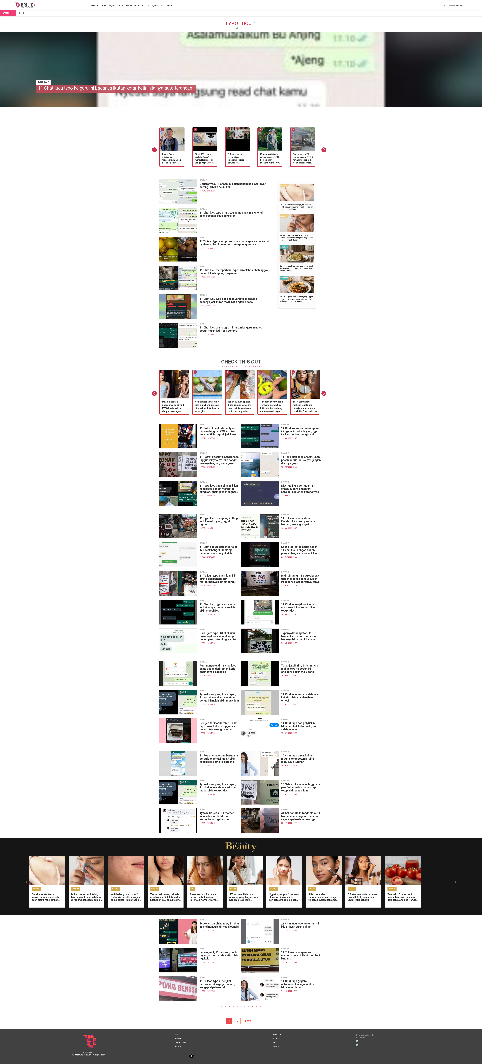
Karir (275, 1042)
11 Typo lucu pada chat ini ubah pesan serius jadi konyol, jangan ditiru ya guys (301, 460)
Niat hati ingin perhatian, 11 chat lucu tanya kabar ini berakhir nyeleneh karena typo (300, 488)
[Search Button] (445, 6)
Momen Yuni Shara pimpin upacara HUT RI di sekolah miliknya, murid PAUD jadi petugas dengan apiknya (270, 159)
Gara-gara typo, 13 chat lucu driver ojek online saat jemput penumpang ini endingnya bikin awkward (218, 636)
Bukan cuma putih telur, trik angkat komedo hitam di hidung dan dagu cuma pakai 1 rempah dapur (296, 237)
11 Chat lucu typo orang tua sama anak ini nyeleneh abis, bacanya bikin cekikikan (231, 214)
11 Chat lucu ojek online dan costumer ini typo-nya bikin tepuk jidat (298, 607)
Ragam (112, 5)
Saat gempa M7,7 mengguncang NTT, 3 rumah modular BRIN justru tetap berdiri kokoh (303, 159)
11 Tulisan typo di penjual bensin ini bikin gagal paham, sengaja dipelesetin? (217, 984)
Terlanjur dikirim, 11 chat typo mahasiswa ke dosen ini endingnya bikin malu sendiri (299, 668)
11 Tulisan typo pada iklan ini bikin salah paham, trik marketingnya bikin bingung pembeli (217, 578)
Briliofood (138, 5)
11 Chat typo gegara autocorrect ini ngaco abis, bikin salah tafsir (297, 984)
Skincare (36, 889)
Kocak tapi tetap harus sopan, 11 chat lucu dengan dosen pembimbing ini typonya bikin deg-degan (299, 550)
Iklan (177, 1034)
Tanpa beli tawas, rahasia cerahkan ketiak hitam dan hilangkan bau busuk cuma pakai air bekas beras (165, 898)
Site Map (276, 1046)
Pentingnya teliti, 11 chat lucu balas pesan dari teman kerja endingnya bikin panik (218, 668)
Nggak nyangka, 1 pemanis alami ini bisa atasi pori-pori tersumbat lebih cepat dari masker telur (284, 898)
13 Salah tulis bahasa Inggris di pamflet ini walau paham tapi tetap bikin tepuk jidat (300, 787)
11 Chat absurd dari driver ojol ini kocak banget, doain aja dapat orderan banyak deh (218, 550)
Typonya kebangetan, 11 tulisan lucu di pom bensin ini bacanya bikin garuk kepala (298, 636)
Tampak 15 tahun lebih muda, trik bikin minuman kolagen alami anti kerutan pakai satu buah (402, 898)
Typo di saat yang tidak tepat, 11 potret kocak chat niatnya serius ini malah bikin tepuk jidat (219, 697)
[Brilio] (25, 5)
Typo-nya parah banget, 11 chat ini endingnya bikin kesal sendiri (219, 925)
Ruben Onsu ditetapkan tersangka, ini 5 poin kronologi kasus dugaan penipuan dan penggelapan (172, 159)
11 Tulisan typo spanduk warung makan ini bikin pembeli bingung (300, 955)
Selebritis (95, 5)
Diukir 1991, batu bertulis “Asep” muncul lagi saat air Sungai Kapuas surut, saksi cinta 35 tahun (205, 159)
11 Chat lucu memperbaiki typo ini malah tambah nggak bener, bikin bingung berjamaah (234, 272)
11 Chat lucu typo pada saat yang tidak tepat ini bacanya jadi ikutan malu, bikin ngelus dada (229, 300)
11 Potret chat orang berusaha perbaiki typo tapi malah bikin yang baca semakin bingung (219, 758)
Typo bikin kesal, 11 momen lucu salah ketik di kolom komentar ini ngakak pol (217, 816)
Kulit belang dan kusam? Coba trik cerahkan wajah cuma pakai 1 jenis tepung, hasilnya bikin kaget (126, 898)
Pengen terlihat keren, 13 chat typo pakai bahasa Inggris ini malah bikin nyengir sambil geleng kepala (218, 726)
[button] (19, 13)
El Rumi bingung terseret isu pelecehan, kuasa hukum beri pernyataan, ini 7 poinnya (236, 159)
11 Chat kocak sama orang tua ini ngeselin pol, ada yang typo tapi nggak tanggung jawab (300, 431)
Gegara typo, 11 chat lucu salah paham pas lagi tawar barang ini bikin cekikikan (233, 185)
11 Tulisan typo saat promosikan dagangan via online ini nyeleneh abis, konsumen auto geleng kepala (234, 243)
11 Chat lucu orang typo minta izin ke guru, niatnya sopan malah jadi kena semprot (231, 329)
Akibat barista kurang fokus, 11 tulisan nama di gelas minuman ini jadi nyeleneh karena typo (300, 816)
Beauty (129, 5)
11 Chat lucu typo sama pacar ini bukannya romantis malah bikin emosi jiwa (218, 607)
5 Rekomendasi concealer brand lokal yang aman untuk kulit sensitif (363, 897)
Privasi (178, 1046)
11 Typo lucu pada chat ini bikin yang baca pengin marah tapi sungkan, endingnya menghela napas (219, 488)
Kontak (178, 1038)
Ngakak (155, 5)
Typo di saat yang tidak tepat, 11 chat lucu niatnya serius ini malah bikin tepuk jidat (218, 787)
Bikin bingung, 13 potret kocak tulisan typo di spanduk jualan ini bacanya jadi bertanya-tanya (300, 578)
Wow (104, 5)
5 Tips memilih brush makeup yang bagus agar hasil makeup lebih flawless (243, 898)
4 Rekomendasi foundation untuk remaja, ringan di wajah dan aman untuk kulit (323, 898)
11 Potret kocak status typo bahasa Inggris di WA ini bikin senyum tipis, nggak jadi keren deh (218, 431)
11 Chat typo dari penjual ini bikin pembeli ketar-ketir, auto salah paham (299, 726)
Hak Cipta (277, 1034)
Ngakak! (43, 82)
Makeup (233, 889)
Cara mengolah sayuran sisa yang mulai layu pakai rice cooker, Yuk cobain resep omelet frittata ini (296, 268)
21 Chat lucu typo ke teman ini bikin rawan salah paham (300, 925)
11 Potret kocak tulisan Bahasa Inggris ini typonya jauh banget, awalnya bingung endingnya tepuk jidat (219, 460)
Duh (147, 5)
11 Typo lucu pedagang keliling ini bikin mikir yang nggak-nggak (219, 521)
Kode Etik (276, 1038)
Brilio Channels (456, 5)
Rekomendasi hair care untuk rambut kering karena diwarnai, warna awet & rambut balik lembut (203, 900)
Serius (120, 5)
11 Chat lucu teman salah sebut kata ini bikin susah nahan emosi (300, 697)
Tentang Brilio (181, 1042)
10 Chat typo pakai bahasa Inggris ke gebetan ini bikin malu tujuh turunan (298, 758)
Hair (192, 889)
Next (248, 1020)
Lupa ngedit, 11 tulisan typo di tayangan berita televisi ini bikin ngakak (219, 955)
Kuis (163, 5)
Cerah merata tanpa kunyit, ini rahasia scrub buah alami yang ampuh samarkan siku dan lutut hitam (296, 207)
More (169, 5)
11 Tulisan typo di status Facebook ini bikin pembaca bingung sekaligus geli (298, 521)
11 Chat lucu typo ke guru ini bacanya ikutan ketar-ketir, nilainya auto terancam (116, 88)
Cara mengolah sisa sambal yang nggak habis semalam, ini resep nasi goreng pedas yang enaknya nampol (296, 299)
